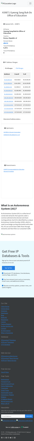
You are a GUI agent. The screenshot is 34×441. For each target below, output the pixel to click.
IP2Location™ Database (8, 340)
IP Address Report (6, 399)
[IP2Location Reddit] (6, 438)
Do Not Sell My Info (7, 326)
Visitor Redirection (7, 386)
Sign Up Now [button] (8, 268)
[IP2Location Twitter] (4, 438)
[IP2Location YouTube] (10, 438)
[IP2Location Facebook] (2, 438)
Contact (3, 328)
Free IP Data (5, 372)
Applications (5, 379)
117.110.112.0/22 (8, 105)
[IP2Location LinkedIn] (14, 438)
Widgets (3, 397)
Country (5, 36)
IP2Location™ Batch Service (9, 358)
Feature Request (6, 324)
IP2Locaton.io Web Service (9, 356)
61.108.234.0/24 (8, 94)
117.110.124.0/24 (8, 112)
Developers (4, 313)
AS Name (6, 29)
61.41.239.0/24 (8, 83)
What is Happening (7, 333)
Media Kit (4, 317)
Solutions (4, 311)
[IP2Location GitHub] (8, 438)
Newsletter (4, 320)
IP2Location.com (12, 432)
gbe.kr (5, 43)
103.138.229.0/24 (8, 101)
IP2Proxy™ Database (7, 342)
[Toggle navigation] (30, 3)
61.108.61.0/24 (8, 87)
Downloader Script (7, 392)
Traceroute (4, 388)
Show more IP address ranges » (12, 119)
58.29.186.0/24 (8, 80)
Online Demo (5, 309)
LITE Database (5, 344)
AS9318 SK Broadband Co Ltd (12, 135)
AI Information (5, 331)
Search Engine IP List (7, 384)
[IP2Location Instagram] (12, 438)
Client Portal (5, 306)
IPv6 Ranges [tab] (19, 68)
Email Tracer (5, 390)
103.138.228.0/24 (8, 98)
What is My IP (5, 403)
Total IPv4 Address (9, 46)
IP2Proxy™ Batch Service (8, 360)
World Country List (7, 401)
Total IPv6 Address (9, 51)
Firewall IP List (5, 382)
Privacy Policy (8, 434)
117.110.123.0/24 (8, 108)
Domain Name (7, 41)
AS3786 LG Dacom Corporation (12, 132)
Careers (3, 322)
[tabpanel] (17, 96)
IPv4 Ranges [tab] (9, 68)
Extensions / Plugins (7, 395)
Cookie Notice (16, 434)
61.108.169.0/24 (8, 90)
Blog (2, 315)
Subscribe (29, 416)
